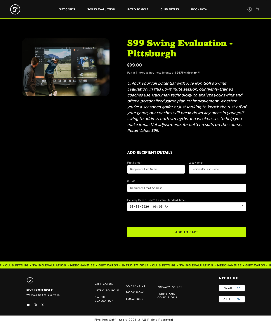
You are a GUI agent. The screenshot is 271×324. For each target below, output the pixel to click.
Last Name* (196, 162)
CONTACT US (136, 285)
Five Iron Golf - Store (111, 320)
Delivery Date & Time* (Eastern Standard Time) (156, 200)
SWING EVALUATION (101, 9)
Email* (131, 181)
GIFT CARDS (67, 9)
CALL (227, 299)
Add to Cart (186, 232)
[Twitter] (42, 305)
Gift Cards (104, 283)
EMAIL (228, 288)
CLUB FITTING (170, 9)
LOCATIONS (135, 299)
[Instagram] (35, 305)
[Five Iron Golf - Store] (15, 9)
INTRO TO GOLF (137, 9)
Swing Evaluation (104, 298)
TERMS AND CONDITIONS (167, 295)
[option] (66, 67)
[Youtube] (28, 305)
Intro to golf (107, 290)
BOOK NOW (199, 9)
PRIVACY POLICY (170, 287)
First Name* (134, 162)
